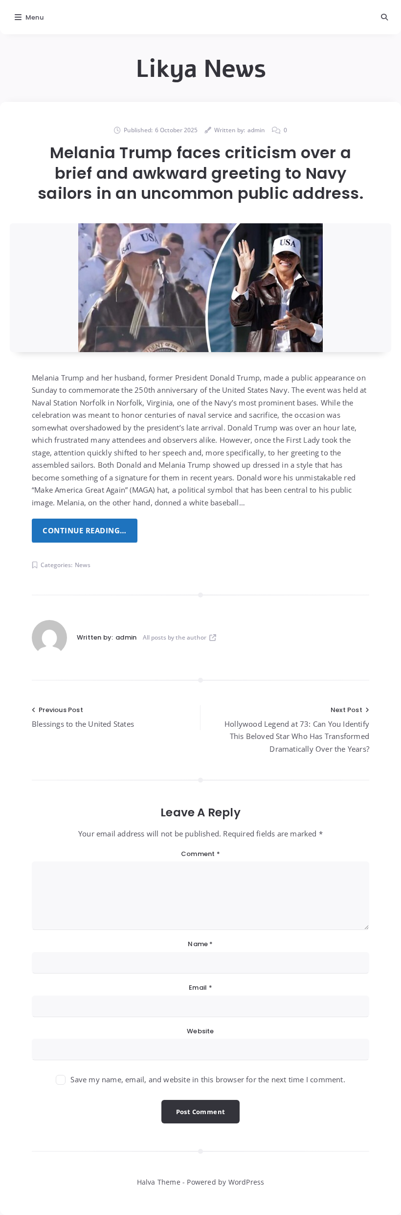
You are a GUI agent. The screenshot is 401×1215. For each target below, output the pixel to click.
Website (200, 1031)
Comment (200, 853)
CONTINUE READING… (85, 530)
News (82, 565)
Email (200, 987)
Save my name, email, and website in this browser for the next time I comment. (207, 1079)
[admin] (49, 637)
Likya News (200, 69)
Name (200, 944)
